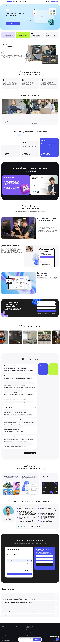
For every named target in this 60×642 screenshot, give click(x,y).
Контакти (24, 1)
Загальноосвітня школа (5, 635)
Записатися (13, 23)
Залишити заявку (46, 310)
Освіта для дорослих (9, 5)
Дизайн (2, 626)
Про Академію (16, 626)
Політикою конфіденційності (46, 314)
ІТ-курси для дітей (4, 634)
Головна (4, 5)
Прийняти (37, 639)
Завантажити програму (30, 453)
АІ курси (2, 632)
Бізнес (2, 631)
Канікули (2, 637)
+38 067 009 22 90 (29, 629)
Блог (20, 1)
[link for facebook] (54, 640)
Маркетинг (3, 629)
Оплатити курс (19, 574)
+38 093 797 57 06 (29, 632)
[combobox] (38, 305)
